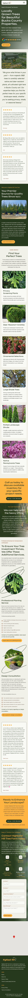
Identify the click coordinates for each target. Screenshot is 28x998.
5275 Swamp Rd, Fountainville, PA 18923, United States (7, 874)
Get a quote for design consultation (12, 715)
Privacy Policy (4, 987)
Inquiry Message (6, 905)
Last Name (5, 881)
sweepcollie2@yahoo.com (20, 861)
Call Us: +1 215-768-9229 (14, 498)
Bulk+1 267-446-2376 (7, 864)
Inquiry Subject (6, 899)
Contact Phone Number (8, 893)
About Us (3, 976)
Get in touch (6, 45)
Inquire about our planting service (12, 640)
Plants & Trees (4, 979)
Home (2, 974)
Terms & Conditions (6, 990)
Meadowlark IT (18, 995)
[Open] (24, 2)
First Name (5, 888)
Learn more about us (8, 241)
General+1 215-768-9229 (7, 861)
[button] (14, 60)
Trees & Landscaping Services (8, 981)
